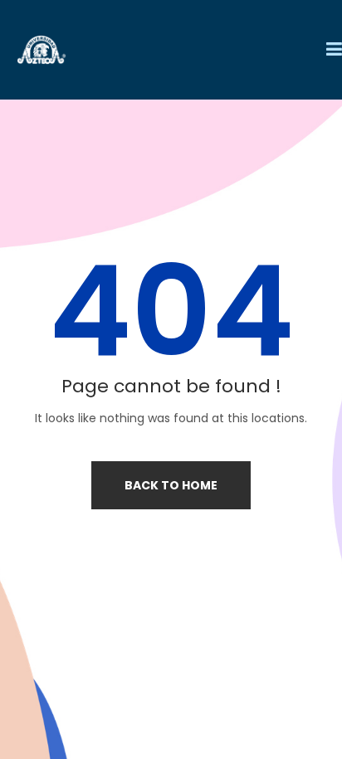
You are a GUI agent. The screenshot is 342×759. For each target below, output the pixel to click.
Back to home (171, 485)
